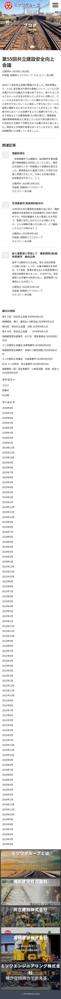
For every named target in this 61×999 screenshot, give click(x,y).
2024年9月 (7, 522)
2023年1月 (7, 621)
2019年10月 (8, 814)
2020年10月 (8, 755)
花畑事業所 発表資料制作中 (27, 203)
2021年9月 (7, 700)
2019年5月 (7, 839)
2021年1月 (7, 740)
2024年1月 (7, 561)
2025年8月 (7, 467)
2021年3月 (7, 730)
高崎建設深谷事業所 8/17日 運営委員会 (23, 336)
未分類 (50, 75)
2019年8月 (7, 824)
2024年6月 (7, 536)
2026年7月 (7, 413)
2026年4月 (7, 427)
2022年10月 (8, 636)
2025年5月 (7, 482)
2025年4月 (7, 487)
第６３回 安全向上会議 (14, 316)
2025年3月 (7, 492)
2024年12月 (8, 507)
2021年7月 (7, 710)
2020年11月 (8, 750)
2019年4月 (7, 844)
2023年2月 (7, 616)
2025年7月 (7, 472)
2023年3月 (7, 611)
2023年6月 (7, 596)
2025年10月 (8, 457)
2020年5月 (7, 779)
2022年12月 (8, 626)
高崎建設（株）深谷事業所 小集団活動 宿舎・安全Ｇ (30, 368)
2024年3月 (7, 551)
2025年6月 (7, 477)
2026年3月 (7, 432)
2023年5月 (7, 601)
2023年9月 (7, 581)
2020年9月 (7, 760)
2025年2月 (7, 497)
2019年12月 (8, 804)
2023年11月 (8, 571)
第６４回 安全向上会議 (17, 331)
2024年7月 (7, 531)
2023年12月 (8, 566)
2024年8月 (7, 527)
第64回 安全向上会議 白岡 (17, 326)
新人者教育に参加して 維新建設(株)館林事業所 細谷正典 (34, 254)
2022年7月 (7, 650)
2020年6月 (7, 774)
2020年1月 (7, 799)
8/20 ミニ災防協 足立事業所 (17, 364)
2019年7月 (7, 829)
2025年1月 (7, 502)
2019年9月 (7, 819)
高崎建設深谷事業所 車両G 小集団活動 (22, 350)
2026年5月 (7, 422)
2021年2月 (7, 735)
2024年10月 (8, 517)
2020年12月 (8, 745)
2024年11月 (8, 512)
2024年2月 (7, 556)
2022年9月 (7, 640)
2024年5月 (7, 541)
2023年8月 (7, 586)
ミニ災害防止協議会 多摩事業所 (18, 345)
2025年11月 (8, 452)
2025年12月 (8, 447)
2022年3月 (7, 670)
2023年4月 (7, 606)
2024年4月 (7, 546)
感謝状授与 (18, 153)
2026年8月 (7, 407)
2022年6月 (7, 655)
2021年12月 (8, 685)
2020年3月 (7, 789)
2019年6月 (7, 834)
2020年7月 (7, 769)
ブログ (5, 385)
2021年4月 (7, 725)
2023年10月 (8, 576)
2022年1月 (7, 680)
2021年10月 (8, 695)
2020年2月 (7, 794)
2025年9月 (7, 462)
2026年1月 (7, 442)
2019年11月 (8, 809)
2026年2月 (7, 437)
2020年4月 (7, 784)
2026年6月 (7, 417)
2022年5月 (7, 660)
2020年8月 (7, 764)
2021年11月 (8, 690)
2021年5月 (7, 720)
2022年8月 (7, 645)
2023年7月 (7, 591)
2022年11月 (8, 631)
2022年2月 (7, 675)
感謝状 (5, 390)
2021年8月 (7, 705)
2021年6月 (7, 715)
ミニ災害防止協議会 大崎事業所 (19, 358)
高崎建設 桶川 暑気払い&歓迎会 (20, 321)
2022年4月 (7, 665)
